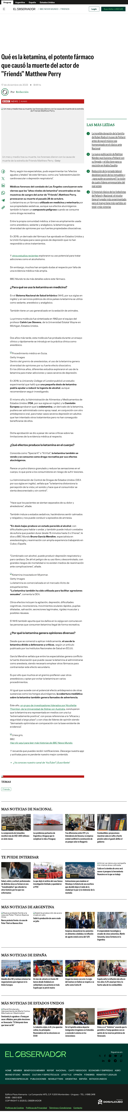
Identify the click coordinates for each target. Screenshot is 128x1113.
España (32, 2)
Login (94, 9)
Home (8, 1070)
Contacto (77, 1108)
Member (17, 1070)
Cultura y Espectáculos (45, 1074)
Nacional (61, 1070)
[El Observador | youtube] (115, 1055)
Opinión (78, 1074)
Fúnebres (89, 1074)
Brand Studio (12, 1074)
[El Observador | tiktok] (121, 1055)
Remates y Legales (106, 1074)
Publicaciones (38, 1079)
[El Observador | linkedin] (103, 1060)
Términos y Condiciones (60, 1108)
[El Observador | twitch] (121, 1060)
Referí (50, 1070)
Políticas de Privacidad (36, 1108)
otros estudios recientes (25, 255)
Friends (6, 789)
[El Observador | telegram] (115, 1060)
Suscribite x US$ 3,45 (113, 9)
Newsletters (55, 1079)
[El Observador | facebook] (105, 1055)
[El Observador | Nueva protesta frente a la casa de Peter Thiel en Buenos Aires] (16, 917)
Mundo (26, 1074)
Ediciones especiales (16, 1079)
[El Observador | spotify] (109, 1060)
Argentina (20, 2)
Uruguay (7, 2)
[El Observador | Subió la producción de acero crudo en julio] (48, 915)
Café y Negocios (77, 1070)
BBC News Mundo (49, 9)
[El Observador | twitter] (100, 1055)
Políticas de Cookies (14, 1108)
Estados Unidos (47, 2)
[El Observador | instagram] (110, 1055)
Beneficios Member (34, 1070)
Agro (118, 1070)
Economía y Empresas (101, 1070)
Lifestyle (66, 1074)
